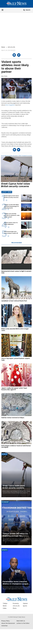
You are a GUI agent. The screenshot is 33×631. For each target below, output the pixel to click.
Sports (25, 606)
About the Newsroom (8, 623)
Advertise (4, 625)
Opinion (25, 603)
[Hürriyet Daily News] (16, 3)
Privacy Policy (5, 621)
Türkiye (5, 603)
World (4, 606)
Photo (14, 608)
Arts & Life (11, 47)
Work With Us (20, 621)
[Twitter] (18, 55)
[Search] (24, 10)
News (3, 47)
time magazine (10, 105)
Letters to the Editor (22, 623)
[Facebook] (14, 55)
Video (5, 608)
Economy (16, 603)
